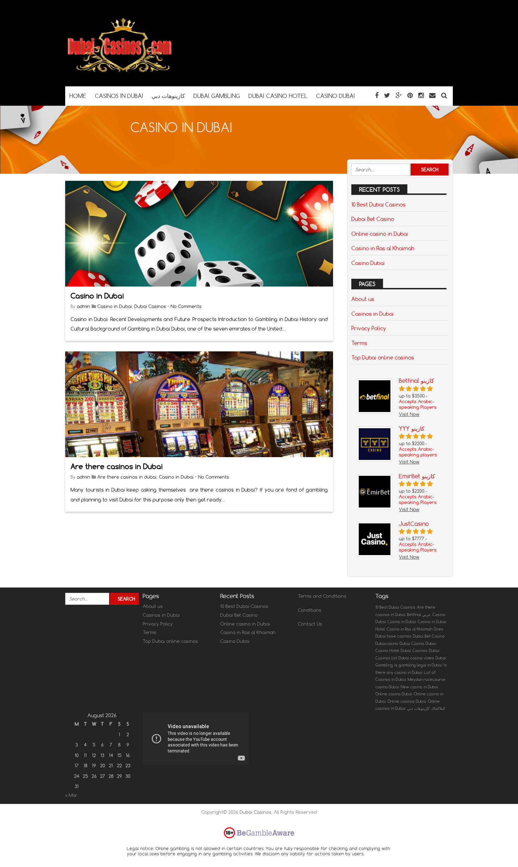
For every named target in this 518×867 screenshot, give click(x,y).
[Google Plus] (399, 95)
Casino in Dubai (97, 295)
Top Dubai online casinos (382, 357)
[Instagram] (421, 95)
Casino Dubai (368, 262)
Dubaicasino (386, 643)
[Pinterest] (410, 95)
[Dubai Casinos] (120, 72)
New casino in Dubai (419, 686)
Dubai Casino (412, 643)
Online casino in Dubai (379, 233)
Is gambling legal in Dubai (418, 665)
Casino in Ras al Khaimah (382, 248)
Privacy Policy (368, 328)
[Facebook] (376, 95)
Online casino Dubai (393, 693)
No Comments (186, 306)
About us (362, 298)
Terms (359, 342)
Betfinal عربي (419, 614)
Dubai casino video (416, 658)
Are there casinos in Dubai (116, 466)
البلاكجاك (438, 708)
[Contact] (432, 95)
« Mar (71, 795)
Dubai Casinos (150, 306)
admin (83, 306)
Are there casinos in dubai (126, 477)
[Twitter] (387, 95)
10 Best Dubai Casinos (378, 204)
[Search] (444, 95)
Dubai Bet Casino (372, 218)
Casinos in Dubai (372, 313)
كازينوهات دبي (418, 708)
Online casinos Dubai (406, 701)
